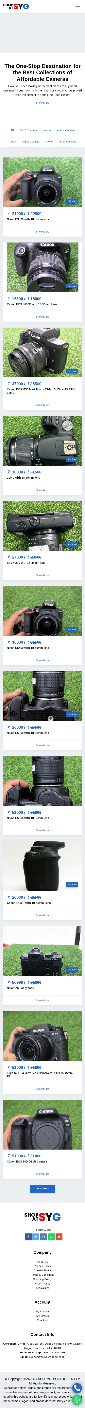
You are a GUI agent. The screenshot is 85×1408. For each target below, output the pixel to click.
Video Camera (67, 141)
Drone (49, 141)
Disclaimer (42, 1287)
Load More (42, 1188)
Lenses (47, 130)
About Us (42, 1261)
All (12, 130)
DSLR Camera (28, 130)
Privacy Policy (42, 1266)
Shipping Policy (42, 1279)
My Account (42, 1311)
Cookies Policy (43, 1270)
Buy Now (8, 44)
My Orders (42, 1315)
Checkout (42, 1320)
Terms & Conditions (42, 1274)
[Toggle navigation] (78, 6)
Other (12, 141)
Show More (42, 102)
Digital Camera (31, 141)
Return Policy (42, 1283)
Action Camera (66, 130)
